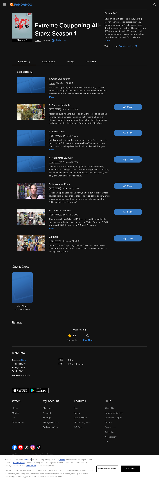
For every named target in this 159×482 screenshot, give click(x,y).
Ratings (70, 61)
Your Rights (31, 466)
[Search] (155, 5)
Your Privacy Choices (107, 468)
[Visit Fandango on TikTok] (38, 447)
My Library (48, 408)
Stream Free (18, 422)
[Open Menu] (4, 4)
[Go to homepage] (21, 5)
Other (23, 360)
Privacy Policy (19, 462)
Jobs (107, 441)
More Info (91, 61)
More (107, 40)
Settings (47, 417)
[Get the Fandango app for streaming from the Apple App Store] (20, 390)
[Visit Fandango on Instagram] (32, 447)
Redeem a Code (50, 427)
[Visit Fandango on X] (26, 447)
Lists (76, 408)
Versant (27, 459)
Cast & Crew (48, 61)
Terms (62, 459)
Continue (130, 468)
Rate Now (88, 340)
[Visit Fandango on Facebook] (14, 447)
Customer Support (113, 417)
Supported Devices (114, 413)
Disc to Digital (80, 417)
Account (47, 413)
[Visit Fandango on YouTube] (20, 447)
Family (77, 413)
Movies (15, 413)
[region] (79, 468)
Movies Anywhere (82, 422)
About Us (109, 408)
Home (15, 408)
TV (13, 417)
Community (72, 340)
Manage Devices (51, 422)
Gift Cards (78, 427)
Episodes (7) (24, 61)
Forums (108, 422)
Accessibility (110, 437)
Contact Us (110, 427)
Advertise (109, 432)
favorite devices (126, 46)
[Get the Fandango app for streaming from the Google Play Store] (39, 390)
